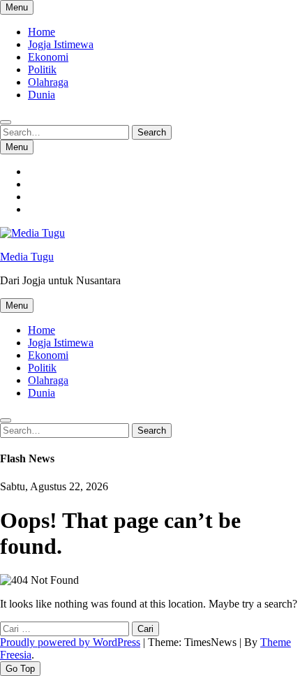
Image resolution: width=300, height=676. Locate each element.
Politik (42, 69)
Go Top (20, 668)
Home (41, 32)
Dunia (41, 95)
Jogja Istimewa (60, 44)
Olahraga (48, 82)
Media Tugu (27, 257)
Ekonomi (48, 57)
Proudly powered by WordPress (70, 642)
